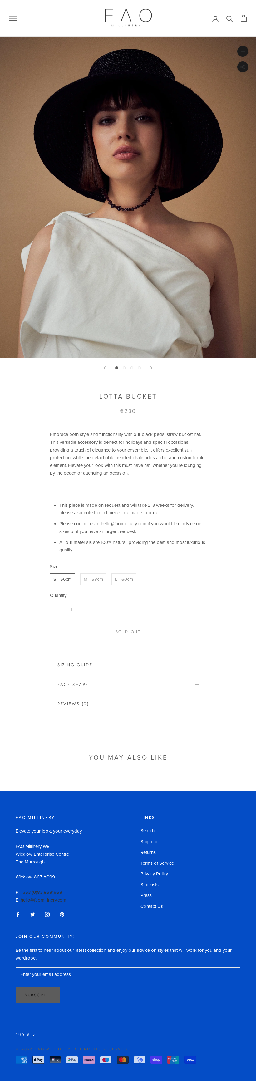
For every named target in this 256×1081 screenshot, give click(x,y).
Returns (148, 852)
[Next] (151, 367)
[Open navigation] (13, 18)
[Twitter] (32, 914)
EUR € (23, 1035)
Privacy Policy (154, 874)
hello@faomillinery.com (43, 900)
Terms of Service (157, 863)
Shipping (149, 841)
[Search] (229, 18)
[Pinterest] (62, 914)
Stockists (149, 885)
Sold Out (128, 632)
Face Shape (73, 684)
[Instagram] (47, 914)
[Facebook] (18, 914)
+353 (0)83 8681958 (41, 892)
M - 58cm (93, 579)
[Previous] (105, 367)
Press (146, 895)
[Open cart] (244, 18)
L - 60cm (124, 579)
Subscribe (38, 995)
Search (147, 831)
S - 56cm (62, 579)
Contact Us (151, 906)
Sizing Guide (74, 665)
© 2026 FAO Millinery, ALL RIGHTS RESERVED (71, 1049)
